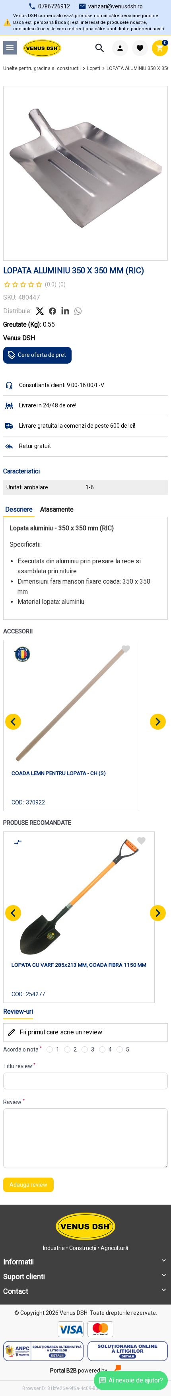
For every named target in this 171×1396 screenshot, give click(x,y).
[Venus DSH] (42, 48)
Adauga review (28, 1185)
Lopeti (93, 68)
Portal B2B (63, 1370)
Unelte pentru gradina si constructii (42, 68)
